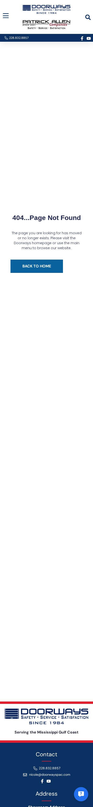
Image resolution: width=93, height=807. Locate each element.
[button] (88, 17)
